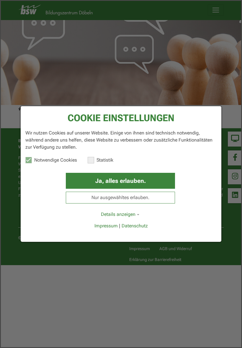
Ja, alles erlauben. (120, 180)
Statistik (105, 160)
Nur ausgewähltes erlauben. (120, 197)
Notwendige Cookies (55, 160)
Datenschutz (135, 226)
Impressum (106, 226)
